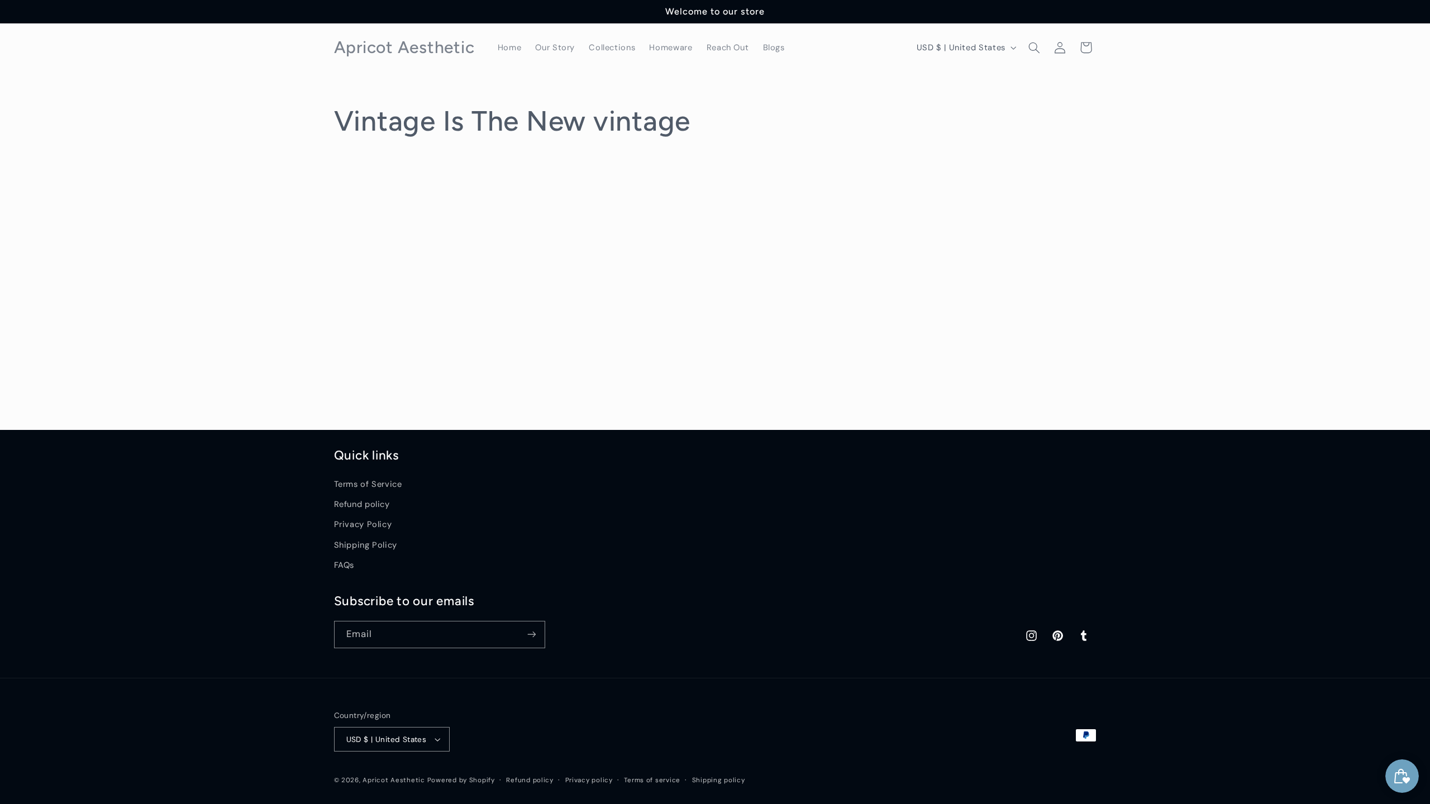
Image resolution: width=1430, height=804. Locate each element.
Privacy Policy (363, 524)
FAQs (344, 565)
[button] (1034, 47)
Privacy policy (589, 780)
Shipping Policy (365, 545)
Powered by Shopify (461, 780)
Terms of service (652, 780)
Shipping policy (718, 780)
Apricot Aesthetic (394, 780)
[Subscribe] (531, 634)
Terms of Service (368, 484)
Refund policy (362, 504)
